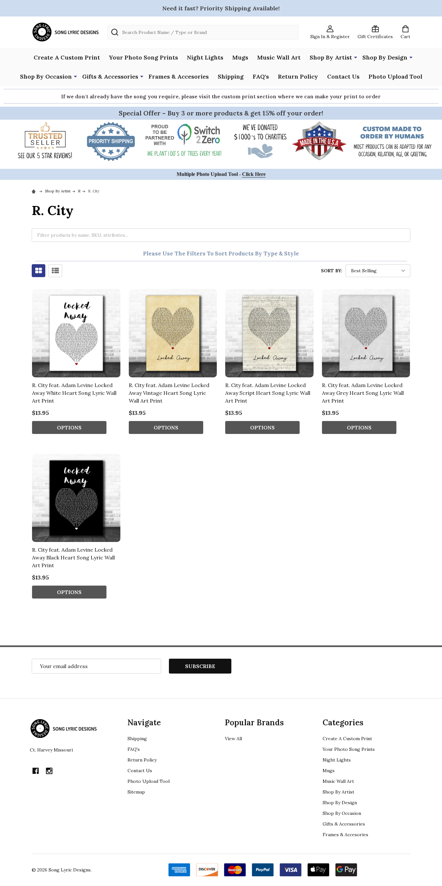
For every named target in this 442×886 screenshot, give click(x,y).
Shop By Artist (331, 57)
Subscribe (200, 666)
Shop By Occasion (46, 76)
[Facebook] (35, 771)
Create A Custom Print (67, 57)
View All (233, 738)
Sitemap (136, 792)
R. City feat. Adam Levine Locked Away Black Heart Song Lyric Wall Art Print (73, 557)
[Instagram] (49, 771)
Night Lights (205, 57)
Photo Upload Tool (395, 76)
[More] (355, 57)
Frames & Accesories (179, 76)
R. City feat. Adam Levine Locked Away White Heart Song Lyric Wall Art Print (74, 393)
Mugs (240, 57)
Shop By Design (384, 57)
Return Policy (298, 76)
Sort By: (331, 271)
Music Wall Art (279, 57)
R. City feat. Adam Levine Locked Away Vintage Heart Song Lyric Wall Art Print (169, 393)
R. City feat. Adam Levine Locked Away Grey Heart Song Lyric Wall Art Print (363, 393)
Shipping (231, 76)
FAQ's (261, 76)
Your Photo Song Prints (143, 57)
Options (69, 427)
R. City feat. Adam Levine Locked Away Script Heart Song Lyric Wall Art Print (267, 393)
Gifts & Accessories (110, 76)
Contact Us (343, 76)
